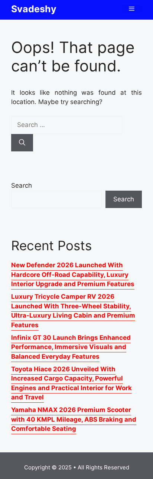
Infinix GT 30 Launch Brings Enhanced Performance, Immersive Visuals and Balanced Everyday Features (71, 347)
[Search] (22, 143)
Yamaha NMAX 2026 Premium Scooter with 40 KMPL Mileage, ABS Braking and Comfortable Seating (73, 419)
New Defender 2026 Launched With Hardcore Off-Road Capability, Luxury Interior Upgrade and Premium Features (72, 274)
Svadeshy (33, 8)
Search (21, 185)
